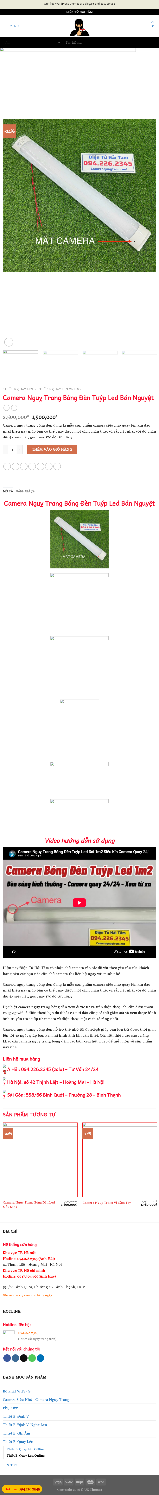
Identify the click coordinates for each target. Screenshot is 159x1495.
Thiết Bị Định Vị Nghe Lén (25, 1425)
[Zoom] (8, 342)
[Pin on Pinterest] (40, 466)
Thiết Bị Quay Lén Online (59, 389)
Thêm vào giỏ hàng (52, 449)
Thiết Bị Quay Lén (18, 389)
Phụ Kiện (10, 1408)
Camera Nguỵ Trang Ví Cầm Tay (106, 1202)
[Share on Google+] (49, 466)
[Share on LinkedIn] (57, 466)
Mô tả (8, 491)
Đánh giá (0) (25, 491)
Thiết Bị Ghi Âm (16, 1433)
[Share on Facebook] (15, 466)
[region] (79, 77)
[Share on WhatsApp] (7, 466)
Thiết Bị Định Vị (16, 1416)
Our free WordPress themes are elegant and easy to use (79, 3)
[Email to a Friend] (32, 466)
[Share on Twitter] (24, 466)
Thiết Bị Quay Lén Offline (26, 1449)
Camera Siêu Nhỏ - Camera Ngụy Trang (36, 1399)
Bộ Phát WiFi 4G (16, 1391)
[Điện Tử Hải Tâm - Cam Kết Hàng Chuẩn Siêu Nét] (79, 26)
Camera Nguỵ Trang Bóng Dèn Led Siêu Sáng (29, 1204)
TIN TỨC (10, 1465)
